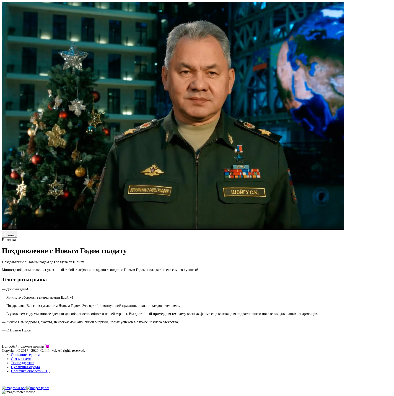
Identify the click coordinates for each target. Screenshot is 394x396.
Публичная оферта (25, 367)
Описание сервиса (25, 355)
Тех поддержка (22, 363)
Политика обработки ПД (30, 371)
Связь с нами (21, 359)
